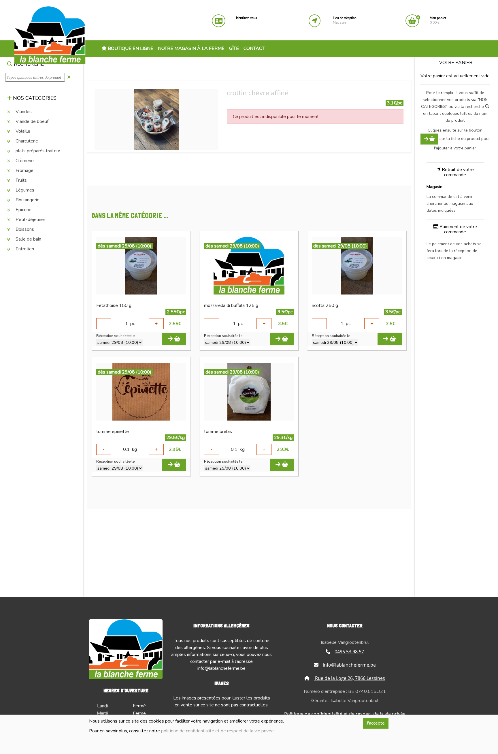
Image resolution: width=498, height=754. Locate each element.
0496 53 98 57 (349, 651)
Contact (254, 48)
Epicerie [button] (22, 210)
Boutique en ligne (130, 48)
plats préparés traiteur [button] (37, 151)
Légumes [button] (24, 190)
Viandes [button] (23, 111)
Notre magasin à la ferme (191, 48)
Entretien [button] (24, 249)
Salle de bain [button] (27, 239)
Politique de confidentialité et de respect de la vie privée (344, 714)
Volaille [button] (22, 131)
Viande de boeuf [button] (31, 121)
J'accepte (376, 723)
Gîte (234, 48)
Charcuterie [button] (26, 141)
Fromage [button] (23, 170)
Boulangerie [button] (26, 200)
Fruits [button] (20, 180)
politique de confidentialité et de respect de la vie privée (217, 731)
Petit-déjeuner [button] (29, 219)
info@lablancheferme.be (221, 668)
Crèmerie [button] (24, 160)
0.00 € (438, 20)
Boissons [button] (24, 229)
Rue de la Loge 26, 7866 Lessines (349, 678)
